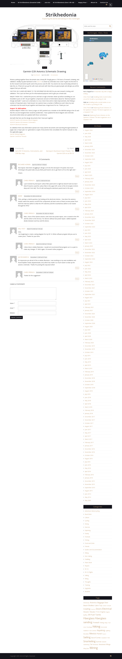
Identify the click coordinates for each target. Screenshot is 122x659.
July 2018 (87, 394)
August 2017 (89, 426)
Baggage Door (102, 602)
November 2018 (90, 381)
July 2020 (87, 330)
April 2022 (88, 275)
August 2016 (89, 458)
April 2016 (88, 471)
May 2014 (88, 497)
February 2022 (89, 281)
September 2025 (90, 159)
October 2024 (89, 188)
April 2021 (88, 304)
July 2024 (87, 198)
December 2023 (90, 217)
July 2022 (87, 265)
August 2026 (89, 130)
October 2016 (89, 455)
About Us (94, 2)
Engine (102, 612)
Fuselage (89, 627)
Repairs (87, 566)
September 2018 (90, 388)
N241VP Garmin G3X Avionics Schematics (23, 122)
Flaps (106, 623)
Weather (87, 591)
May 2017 (88, 433)
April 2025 (88, 172)
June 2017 (88, 429)
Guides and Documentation (93, 550)
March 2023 (88, 243)
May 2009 (88, 500)
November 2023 (90, 220)
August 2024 (89, 194)
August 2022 (89, 262)
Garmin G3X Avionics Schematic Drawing (44, 71)
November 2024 (90, 185)
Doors (99, 608)
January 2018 (89, 413)
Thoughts (88, 582)
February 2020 (89, 343)
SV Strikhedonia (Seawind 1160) (29, 2)
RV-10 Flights (89, 572)
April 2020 (88, 336)
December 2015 (90, 481)
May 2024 (88, 204)
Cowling (86, 609)
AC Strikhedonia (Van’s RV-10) (63, 2)
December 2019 (90, 346)
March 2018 (88, 407)
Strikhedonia (61, 14)
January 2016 (89, 478)
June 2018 (88, 397)
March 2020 (88, 339)
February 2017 (89, 442)
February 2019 (89, 372)
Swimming (86, 644)
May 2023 (88, 236)
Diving (87, 524)
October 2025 (89, 156)
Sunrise (98, 642)
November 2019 (90, 349)
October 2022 (89, 256)
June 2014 (88, 494)
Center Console (107, 605)
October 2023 (89, 223)
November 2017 (90, 420)
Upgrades (88, 588)
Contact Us (104, 2)
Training (87, 585)
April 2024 (88, 207)
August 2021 (89, 297)
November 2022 (90, 252)
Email (12, 308)
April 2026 (88, 140)
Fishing (87, 540)
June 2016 (88, 465)
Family (87, 533)
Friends (87, 546)
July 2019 (87, 355)
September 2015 (90, 487)
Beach (85, 605)
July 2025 (87, 166)
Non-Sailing (88, 556)
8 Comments (54, 75)
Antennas (86, 603)
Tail (91, 644)
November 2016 (90, 452)
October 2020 (89, 320)
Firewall (96, 622)
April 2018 (88, 404)
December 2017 (90, 417)
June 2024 (88, 201)
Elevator (86, 612)
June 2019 (88, 359)
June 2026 (88, 133)
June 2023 (88, 233)
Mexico (92, 633)
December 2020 (90, 314)
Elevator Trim (95, 612)
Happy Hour (82, 2)
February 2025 (89, 178)
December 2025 (90, 149)
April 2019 (88, 365)
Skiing (86, 579)
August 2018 (89, 391)
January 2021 (89, 310)
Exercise (87, 527)
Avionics (93, 602)
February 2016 (89, 475)
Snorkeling (89, 641)
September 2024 (90, 191)
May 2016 (88, 468)
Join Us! (47, 2)
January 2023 (89, 246)
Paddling (87, 559)
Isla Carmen (92, 630)
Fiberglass (88, 618)
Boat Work (88, 514)
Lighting (108, 630)
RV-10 (44, 67)
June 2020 (88, 333)
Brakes (91, 605)
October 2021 (89, 291)
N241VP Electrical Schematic (19, 124)
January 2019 (89, 375)
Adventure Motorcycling (92, 511)
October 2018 (89, 384)
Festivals (87, 537)
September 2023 (90, 227)
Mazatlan (86, 634)
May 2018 (88, 400)
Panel (99, 633)
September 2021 (90, 294)
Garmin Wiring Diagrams (17, 134)
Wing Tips (86, 648)
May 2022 (88, 272)
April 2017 (88, 436)
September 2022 (90, 259)
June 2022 (88, 269)
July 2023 (87, 230)
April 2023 (88, 240)
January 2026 (89, 146)
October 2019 (89, 352)
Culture (87, 517)
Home (13, 2)
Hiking (87, 553)
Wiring (94, 648)
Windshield (102, 644)
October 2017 (89, 423)
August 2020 (89, 326)
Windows (95, 644)
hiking (96, 626)
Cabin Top (98, 605)
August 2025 (89, 162)
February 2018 (89, 410)
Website (12, 313)
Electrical (107, 608)
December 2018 (90, 378)
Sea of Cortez (96, 638)
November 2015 (90, 484)
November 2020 (90, 317)
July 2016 (87, 462)
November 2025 (90, 153)
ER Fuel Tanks (94, 614)
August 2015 (89, 491)
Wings (108, 644)
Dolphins (93, 609)
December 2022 (90, 249)
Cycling (87, 521)
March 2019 (88, 368)
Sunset (104, 642)
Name (12, 303)
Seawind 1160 (105, 638)
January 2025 (89, 182)
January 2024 (89, 214)
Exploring (87, 530)
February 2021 (89, 307)
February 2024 (89, 211)
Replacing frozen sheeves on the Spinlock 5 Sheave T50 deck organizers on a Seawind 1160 (97, 110)
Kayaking (101, 630)
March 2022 (88, 278)
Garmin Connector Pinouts (18, 136)
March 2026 (88, 143)
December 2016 (90, 449)
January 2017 (89, 446)
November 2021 (90, 288)
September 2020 (90, 323)
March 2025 (88, 175)
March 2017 (88, 439)
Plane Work (88, 562)
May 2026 (88, 137)
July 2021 (87, 301)
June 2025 (88, 169)
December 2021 (90, 285)
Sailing (87, 575)
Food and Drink (89, 543)
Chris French (36, 75)
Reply (77, 176)
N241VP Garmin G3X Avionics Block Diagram (24, 120)
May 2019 (88, 362)
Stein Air (39, 82)
